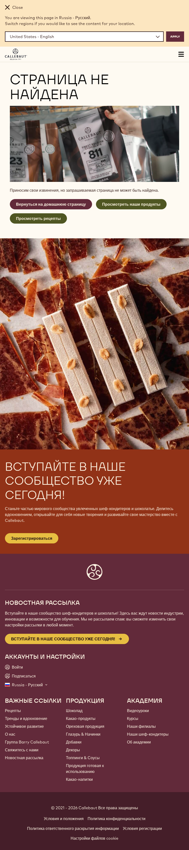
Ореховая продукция (85, 726)
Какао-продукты (80, 718)
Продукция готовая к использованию (85, 768)
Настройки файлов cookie (94, 838)
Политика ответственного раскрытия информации (73, 828)
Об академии (139, 742)
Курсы (132, 718)
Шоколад (74, 710)
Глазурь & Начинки (83, 734)
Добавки (73, 742)
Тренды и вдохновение (26, 718)
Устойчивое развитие (24, 726)
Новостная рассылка (24, 757)
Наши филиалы (141, 726)
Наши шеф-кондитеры (148, 734)
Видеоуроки (138, 710)
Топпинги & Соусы (83, 757)
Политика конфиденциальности (116, 818)
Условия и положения (64, 818)
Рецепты (13, 710)
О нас (10, 734)
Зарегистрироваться (31, 538)
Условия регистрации (142, 828)
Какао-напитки (79, 779)
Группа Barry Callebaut (27, 742)
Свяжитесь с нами (21, 749)
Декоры (73, 749)
